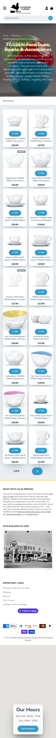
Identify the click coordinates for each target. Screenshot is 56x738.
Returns (6, 596)
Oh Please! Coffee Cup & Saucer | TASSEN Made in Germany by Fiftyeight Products (15, 445)
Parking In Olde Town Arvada (16, 588)
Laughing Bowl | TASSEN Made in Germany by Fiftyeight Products (15, 128)
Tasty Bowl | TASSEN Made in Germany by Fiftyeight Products (41, 207)
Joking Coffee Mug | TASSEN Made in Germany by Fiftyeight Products (41, 445)
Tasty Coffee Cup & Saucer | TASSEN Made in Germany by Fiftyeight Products (41, 405)
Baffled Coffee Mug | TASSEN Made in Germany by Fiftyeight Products (41, 287)
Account (46, 8)
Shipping (7, 592)
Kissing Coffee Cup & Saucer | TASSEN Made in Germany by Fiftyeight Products (41, 247)
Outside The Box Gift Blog (14, 604)
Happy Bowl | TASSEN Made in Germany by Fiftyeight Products (15, 168)
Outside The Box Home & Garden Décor (26, 637)
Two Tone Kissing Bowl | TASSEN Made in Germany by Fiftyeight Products (15, 405)
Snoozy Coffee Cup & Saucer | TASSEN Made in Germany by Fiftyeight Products (15, 247)
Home (5, 35)
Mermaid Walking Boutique (29, 512)
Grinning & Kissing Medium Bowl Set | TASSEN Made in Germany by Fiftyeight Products (41, 326)
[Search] (50, 18)
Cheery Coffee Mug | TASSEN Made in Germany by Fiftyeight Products (41, 128)
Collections (15, 35)
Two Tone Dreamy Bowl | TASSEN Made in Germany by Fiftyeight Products (41, 366)
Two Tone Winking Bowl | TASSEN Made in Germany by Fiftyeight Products (15, 326)
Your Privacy (8, 600)
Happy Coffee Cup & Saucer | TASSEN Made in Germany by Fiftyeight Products (15, 207)
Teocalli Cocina (32, 514)
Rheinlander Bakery (14, 514)
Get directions (28, 728)
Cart (51, 8)
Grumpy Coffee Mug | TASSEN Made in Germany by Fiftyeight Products (15, 287)
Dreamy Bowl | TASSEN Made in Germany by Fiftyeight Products (41, 168)
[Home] (20, 8)
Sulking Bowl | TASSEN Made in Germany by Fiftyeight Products (15, 366)
